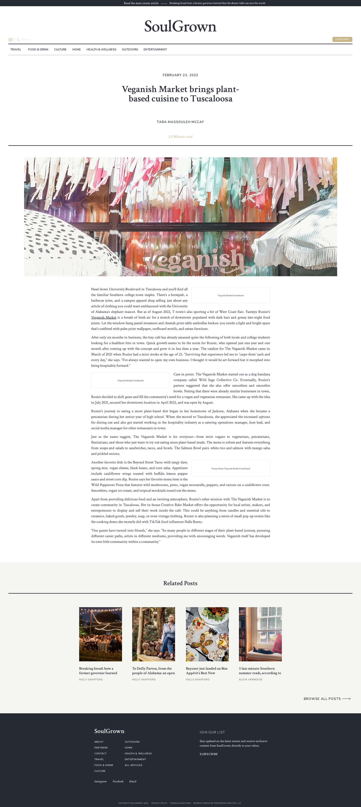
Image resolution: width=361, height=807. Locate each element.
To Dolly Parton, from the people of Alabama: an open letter (153, 673)
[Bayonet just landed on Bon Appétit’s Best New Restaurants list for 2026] (207, 634)
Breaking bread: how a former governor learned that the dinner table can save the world (217, 3)
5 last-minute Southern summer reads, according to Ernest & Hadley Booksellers (260, 675)
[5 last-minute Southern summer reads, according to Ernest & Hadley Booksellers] (260, 634)
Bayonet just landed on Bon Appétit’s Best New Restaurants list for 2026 (207, 673)
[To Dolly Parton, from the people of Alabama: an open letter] (153, 634)
